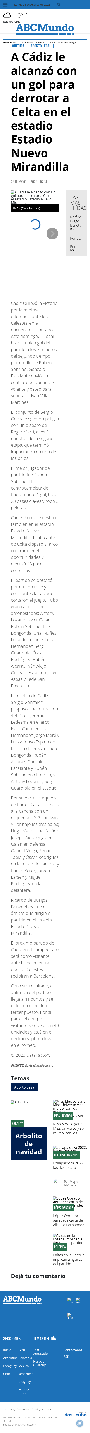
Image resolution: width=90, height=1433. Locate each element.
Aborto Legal (24, 1087)
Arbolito (17, 1123)
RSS (66, 1356)
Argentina (10, 1358)
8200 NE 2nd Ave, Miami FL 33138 (30, 1419)
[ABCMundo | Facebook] (70, 1300)
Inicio (7, 1350)
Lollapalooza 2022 (66, 1154)
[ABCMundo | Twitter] (78, 1300)
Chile (7, 1374)
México (23, 1366)
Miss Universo (63, 1115)
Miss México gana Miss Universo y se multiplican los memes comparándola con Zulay (68, 1135)
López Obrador (63, 1207)
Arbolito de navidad (28, 1143)
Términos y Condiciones (16, 1409)
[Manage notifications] (79, 1423)
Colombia (25, 1358)
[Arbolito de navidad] (29, 1113)
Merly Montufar (71, 1183)
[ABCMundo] (22, 1303)
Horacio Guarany (39, 1363)
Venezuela (25, 1374)
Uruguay (24, 1382)
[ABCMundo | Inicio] (85, 1338)
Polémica (60, 1246)
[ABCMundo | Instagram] (70, 1316)
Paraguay (10, 1366)
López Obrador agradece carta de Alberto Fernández (68, 1220)
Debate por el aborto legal (62, 42)
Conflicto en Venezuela (34, 42)
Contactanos (72, 1350)
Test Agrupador (41, 1352)
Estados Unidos (24, 1391)
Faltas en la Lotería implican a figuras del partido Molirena (68, 1261)
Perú (21, 1350)
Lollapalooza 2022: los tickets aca (69, 1165)
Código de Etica (42, 1409)
